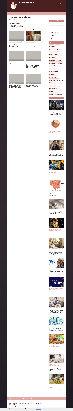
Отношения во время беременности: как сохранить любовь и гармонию (33, 43)
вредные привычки (52, 55)
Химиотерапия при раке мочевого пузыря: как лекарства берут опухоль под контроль (56, 131)
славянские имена (52, 85)
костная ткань (51, 66)
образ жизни (51, 72)
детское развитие (52, 60)
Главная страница (13, 13)
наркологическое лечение (53, 71)
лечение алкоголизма (58, 66)
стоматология (51, 89)
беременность (59, 49)
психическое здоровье (52, 77)
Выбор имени (28, 13)
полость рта (57, 72)
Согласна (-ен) (38, 409)
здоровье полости (52, 63)
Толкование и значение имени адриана (16, 62)
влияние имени (51, 51)
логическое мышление (53, 68)
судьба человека (58, 89)
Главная (11, 398)
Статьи (48, 13)
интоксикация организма (53, 65)
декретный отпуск (52, 57)
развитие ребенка (52, 80)
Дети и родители (26, 2)
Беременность (21, 13)
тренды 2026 (51, 91)
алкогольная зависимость (53, 48)
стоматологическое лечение (53, 88)
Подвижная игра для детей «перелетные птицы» (15, 42)
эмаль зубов (51, 94)
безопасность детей (52, 49)
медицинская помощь (52, 69)
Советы (43, 13)
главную (18, 26)
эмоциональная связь (58, 94)
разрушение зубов (60, 80)
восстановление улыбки (53, 54)
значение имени (59, 63)
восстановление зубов (52, 52)
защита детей (59, 60)
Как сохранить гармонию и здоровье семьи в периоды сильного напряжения (56, 249)
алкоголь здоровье (52, 46)
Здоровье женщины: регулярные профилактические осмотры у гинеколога (55, 365)
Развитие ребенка (36, 13)
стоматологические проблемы (54, 86)
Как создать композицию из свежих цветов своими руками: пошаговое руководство (55, 386)
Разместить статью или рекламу (44, 398)
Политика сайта (26, 398)
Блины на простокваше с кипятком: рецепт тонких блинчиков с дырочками (15, 86)
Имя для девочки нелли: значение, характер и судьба (32, 86)
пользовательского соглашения (34, 407)
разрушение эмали (52, 82)
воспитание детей (59, 51)
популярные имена (52, 74)
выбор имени (59, 55)
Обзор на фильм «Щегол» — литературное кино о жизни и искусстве (54, 152)
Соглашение (33, 398)
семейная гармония (52, 83)
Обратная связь (18, 398)
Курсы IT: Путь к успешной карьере (55, 326)
